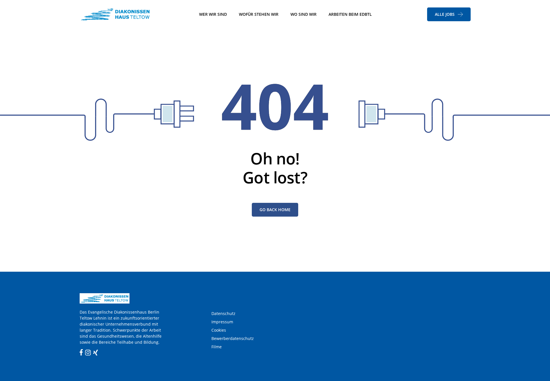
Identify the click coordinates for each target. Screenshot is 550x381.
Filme (216, 346)
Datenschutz (223, 313)
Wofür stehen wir (258, 14)
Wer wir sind (213, 14)
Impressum (222, 321)
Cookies (218, 330)
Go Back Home (275, 209)
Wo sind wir (303, 14)
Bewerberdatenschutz (232, 338)
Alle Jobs (445, 14)
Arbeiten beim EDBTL (350, 14)
